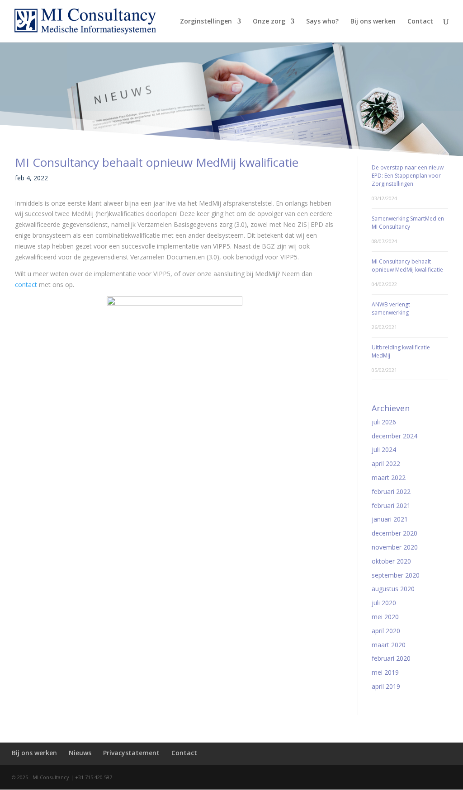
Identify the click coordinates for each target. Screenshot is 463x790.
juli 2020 (384, 602)
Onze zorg (269, 21)
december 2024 (394, 436)
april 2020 (386, 630)
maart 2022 (389, 477)
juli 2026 (384, 422)
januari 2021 (390, 519)
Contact (420, 21)
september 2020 (396, 575)
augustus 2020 (393, 588)
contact (26, 284)
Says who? (322, 21)
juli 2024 (384, 449)
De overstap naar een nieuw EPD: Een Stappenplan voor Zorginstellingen (408, 176)
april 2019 (386, 686)
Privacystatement (131, 752)
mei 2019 (385, 672)
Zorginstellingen (206, 21)
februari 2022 (391, 491)
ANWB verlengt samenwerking (391, 308)
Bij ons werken (373, 21)
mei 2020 (385, 616)
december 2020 (394, 533)
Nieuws (80, 752)
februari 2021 (391, 505)
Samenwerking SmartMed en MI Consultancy (408, 222)
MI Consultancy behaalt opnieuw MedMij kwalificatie (407, 265)
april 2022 (386, 463)
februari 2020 (391, 658)
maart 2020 (389, 644)
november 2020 (395, 547)
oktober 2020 (391, 561)
